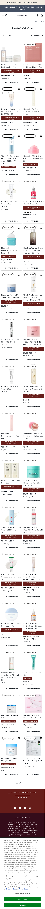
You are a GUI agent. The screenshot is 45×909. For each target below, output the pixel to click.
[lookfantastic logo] (22, 15)
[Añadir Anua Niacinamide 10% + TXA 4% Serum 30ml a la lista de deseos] (41, 181)
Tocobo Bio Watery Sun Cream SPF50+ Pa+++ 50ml (11, 529)
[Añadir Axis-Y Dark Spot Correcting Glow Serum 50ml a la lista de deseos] (18, 554)
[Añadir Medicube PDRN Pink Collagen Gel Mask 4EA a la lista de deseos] (41, 695)
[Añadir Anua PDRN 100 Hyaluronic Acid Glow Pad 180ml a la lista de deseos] (41, 460)
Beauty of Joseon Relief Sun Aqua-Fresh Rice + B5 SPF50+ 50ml (11, 111)
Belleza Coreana (22, 28)
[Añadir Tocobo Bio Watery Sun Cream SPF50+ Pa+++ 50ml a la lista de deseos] (18, 507)
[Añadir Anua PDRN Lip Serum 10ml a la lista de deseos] (41, 652)
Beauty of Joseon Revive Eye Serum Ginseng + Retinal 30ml (32, 576)
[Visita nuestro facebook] (14, 807)
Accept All (22, 905)
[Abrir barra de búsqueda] (6, 15)
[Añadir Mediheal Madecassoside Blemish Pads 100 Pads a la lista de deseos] (18, 228)
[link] (38, 15)
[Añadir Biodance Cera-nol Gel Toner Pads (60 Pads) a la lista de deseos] (18, 275)
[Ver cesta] (41, 15)
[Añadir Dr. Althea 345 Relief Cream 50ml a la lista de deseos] (18, 181)
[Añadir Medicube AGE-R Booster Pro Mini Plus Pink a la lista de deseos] (18, 413)
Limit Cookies (22, 899)
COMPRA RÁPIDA (11, 82)
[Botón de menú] (2, 15)
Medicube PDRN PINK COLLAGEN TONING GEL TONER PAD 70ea (32, 341)
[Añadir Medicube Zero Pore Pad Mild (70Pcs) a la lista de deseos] (18, 738)
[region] (22, 873)
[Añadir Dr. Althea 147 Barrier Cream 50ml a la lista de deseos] (18, 366)
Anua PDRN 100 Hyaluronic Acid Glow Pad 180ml (32, 482)
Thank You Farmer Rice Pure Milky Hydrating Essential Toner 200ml (32, 297)
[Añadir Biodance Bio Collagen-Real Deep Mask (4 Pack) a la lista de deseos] (41, 44)
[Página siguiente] (29, 783)
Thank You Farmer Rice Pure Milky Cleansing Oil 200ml (33, 388)
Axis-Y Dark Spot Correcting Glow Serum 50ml (11, 576)
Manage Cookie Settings (23, 893)
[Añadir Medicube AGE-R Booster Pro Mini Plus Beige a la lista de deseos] (41, 89)
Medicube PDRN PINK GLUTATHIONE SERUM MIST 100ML (33, 529)
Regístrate (22, 798)
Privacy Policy (11, 889)
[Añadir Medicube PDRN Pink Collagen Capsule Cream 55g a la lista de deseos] (41, 136)
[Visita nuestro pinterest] (30, 807)
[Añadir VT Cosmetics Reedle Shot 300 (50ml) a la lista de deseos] (18, 319)
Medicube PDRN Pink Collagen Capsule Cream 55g (33, 158)
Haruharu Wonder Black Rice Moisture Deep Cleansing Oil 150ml (33, 250)
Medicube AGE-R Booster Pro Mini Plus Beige (32, 111)
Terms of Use (23, 889)
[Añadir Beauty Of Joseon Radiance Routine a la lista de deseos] (18, 44)
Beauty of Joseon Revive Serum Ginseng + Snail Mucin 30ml (33, 625)
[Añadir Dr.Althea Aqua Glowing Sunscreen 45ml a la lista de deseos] (18, 603)
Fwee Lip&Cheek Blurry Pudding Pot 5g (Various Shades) (33, 435)
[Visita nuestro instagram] (19, 807)
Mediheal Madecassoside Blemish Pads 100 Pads (11, 250)
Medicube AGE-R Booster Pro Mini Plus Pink (10, 435)
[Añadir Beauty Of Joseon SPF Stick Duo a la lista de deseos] (18, 460)
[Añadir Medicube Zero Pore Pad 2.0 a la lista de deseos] (18, 695)
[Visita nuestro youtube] (25, 807)
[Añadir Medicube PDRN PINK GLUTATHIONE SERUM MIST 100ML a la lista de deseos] (41, 507)
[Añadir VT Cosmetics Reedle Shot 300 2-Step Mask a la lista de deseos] (41, 738)
